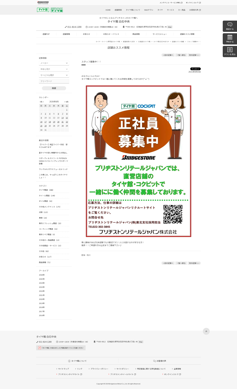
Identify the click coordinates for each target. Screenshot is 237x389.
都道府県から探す (129, 41)
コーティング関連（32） (49, 229)
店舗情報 (66, 34)
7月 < (42, 101)
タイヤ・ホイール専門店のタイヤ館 (108, 41)
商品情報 (136, 34)
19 (54, 121)
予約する (230, 41)
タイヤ (160, 10)
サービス (170, 10)
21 (63, 121)
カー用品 (181, 10)
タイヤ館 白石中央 (118, 21)
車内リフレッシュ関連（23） (50, 223)
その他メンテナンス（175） (50, 206)
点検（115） (44, 212)
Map (169, 27)
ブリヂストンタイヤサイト (69, 374)
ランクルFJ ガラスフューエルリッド (53, 169)
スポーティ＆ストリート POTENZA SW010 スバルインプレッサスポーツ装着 (53, 161)
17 (45, 121)
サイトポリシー (122, 368)
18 (50, 121)
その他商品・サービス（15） (50, 245)
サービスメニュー (160, 34)
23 (41, 125)
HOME (108, 10)
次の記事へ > (194, 55)
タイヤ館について (133, 10)
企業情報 (177, 368)
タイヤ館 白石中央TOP (161, 41)
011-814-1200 (74, 26)
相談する (230, 29)
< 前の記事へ (168, 55)
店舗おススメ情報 (187, 34)
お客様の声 (193, 10)
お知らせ (86, 34)
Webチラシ (148, 10)
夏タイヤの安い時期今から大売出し (53, 152)
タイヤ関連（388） (46, 190)
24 (45, 125)
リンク (79, 368)
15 (67, 117)
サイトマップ (63, 368)
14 (63, 117)
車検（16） (43, 217)
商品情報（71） (45, 262)
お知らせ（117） (46, 256)
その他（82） (44, 251)
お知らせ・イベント (111, 34)
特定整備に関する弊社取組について (151, 368)
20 (58, 121)
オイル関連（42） (46, 201)
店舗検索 (118, 10)
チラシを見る (230, 54)
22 (67, 121)
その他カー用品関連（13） (49, 240)
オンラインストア (192, 2)
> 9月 (66, 101)
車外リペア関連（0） (47, 234)
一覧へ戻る (181, 55)
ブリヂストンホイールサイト (121, 374)
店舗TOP (46, 34)
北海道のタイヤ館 (144, 41)
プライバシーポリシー (99, 368)
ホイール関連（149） (47, 195)
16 (41, 121)
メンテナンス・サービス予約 (170, 2)
